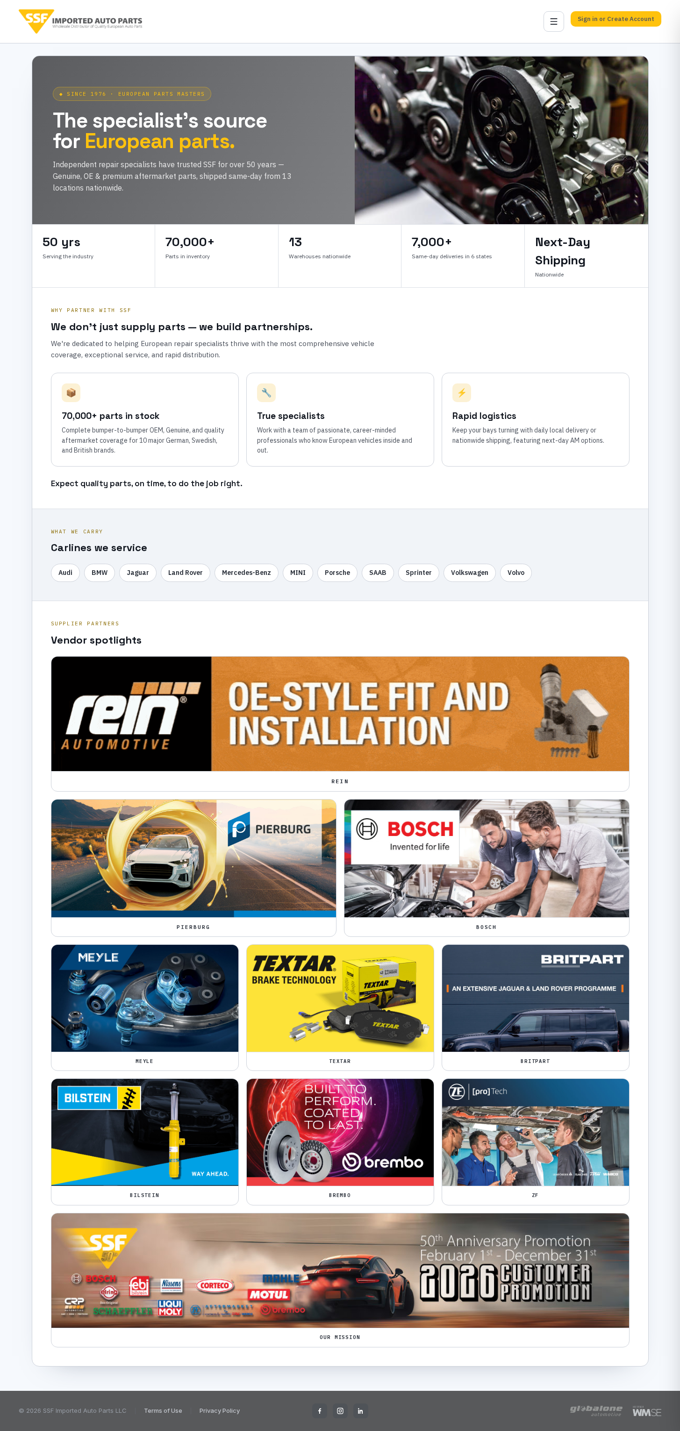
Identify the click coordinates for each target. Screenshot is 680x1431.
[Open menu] (554, 21)
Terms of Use (163, 1410)
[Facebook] (319, 1410)
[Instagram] (340, 1410)
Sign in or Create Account (616, 19)
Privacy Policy (220, 1410)
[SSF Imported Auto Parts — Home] (80, 21)
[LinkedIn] (360, 1410)
